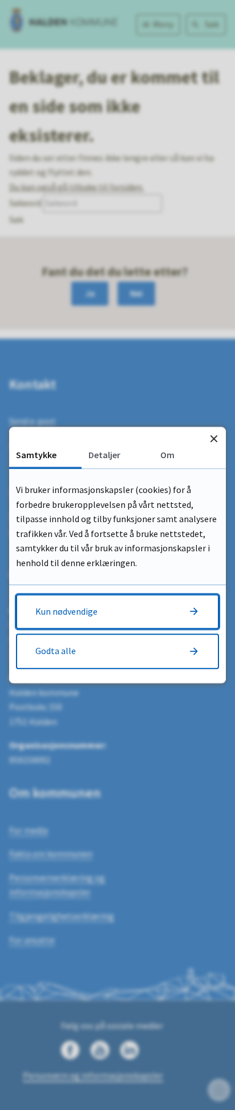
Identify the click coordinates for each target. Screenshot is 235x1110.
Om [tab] (167, 454)
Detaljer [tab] (104, 454)
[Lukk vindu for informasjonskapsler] (213, 439)
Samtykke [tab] (36, 454)
